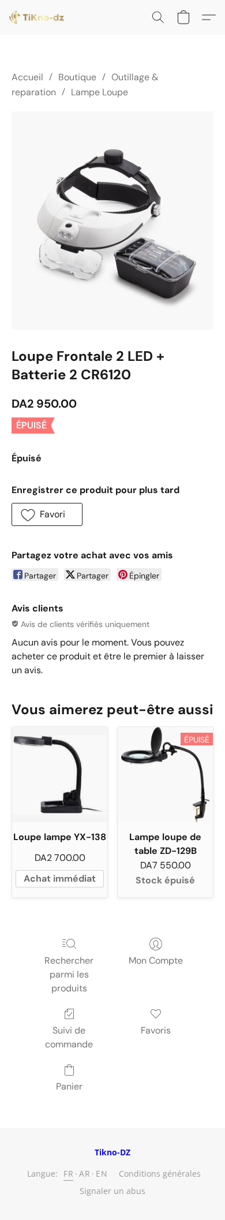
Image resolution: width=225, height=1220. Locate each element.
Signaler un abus (112, 1190)
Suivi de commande (69, 1037)
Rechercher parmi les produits (68, 974)
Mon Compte (156, 960)
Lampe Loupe (99, 92)
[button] (38, 17)
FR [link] (68, 1173)
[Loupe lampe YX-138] (59, 774)
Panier (69, 1086)
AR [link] (84, 1173)
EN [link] (101, 1173)
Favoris (156, 1030)
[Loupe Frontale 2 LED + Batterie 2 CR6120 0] (112, 220)
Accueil (27, 77)
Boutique (77, 77)
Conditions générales (160, 1173)
